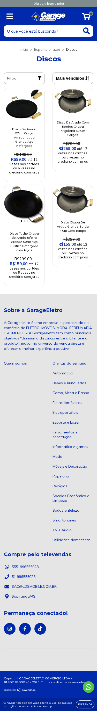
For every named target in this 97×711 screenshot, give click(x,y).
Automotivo (63, 373)
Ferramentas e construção (65, 434)
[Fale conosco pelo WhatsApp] (88, 687)
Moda (57, 456)
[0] (86, 17)
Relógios (60, 486)
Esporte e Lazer (66, 422)
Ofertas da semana (69, 363)
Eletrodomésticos (67, 402)
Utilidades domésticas (72, 540)
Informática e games (70, 446)
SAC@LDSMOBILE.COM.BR (34, 586)
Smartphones (64, 520)
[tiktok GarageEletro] (40, 629)
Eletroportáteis (65, 412)
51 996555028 (23, 576)
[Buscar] (86, 31)
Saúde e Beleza (66, 510)
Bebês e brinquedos (69, 383)
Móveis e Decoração (70, 466)
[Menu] (10, 16)
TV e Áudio (62, 530)
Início (24, 49)
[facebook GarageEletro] (25, 629)
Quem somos (15, 363)
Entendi (85, 704)
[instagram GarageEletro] (10, 629)
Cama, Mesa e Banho (71, 392)
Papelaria (61, 476)
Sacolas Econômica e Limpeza (71, 498)
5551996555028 (25, 566)
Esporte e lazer (47, 49)
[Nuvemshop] (20, 691)
